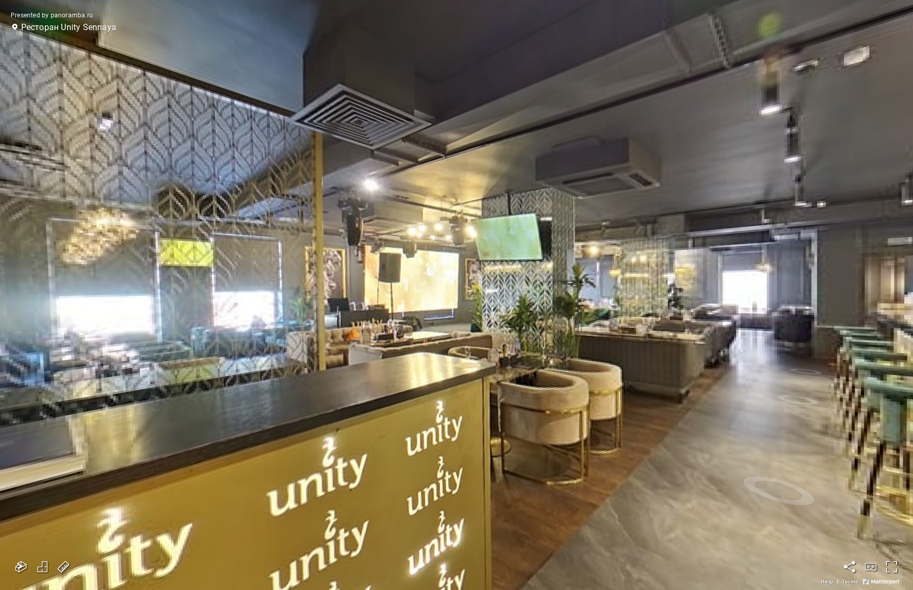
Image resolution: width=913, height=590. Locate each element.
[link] (827, 581)
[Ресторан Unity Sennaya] (456, 295)
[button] (65, 27)
